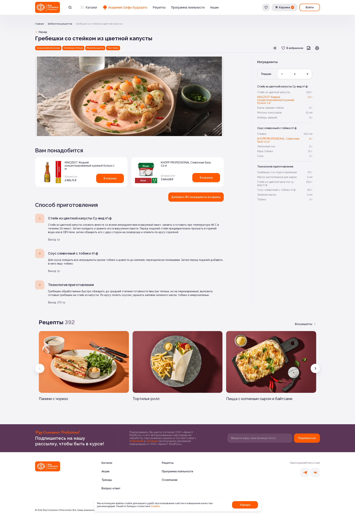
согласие (152, 441)
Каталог (91, 7)
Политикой (136, 441)
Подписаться (307, 438)
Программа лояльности (187, 7)
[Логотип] (47, 7)
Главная (39, 24)
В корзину (110, 178)
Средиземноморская (48, 48)
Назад (43, 32)
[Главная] (47, 466)
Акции (214, 7)
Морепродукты (95, 48)
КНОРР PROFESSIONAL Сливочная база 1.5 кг (186, 164)
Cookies (155, 506)
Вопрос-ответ (111, 488)
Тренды (107, 479)
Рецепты (159, 7)
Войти (310, 7)
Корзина (286, 7)
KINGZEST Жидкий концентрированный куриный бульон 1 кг (89, 165)
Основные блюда (73, 48)
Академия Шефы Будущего (127, 7)
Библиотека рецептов (60, 24)
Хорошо (245, 504)
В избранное (294, 48)
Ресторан (113, 48)
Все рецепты (303, 324)
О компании (169, 479)
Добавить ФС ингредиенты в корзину (196, 197)
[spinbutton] (294, 74)
